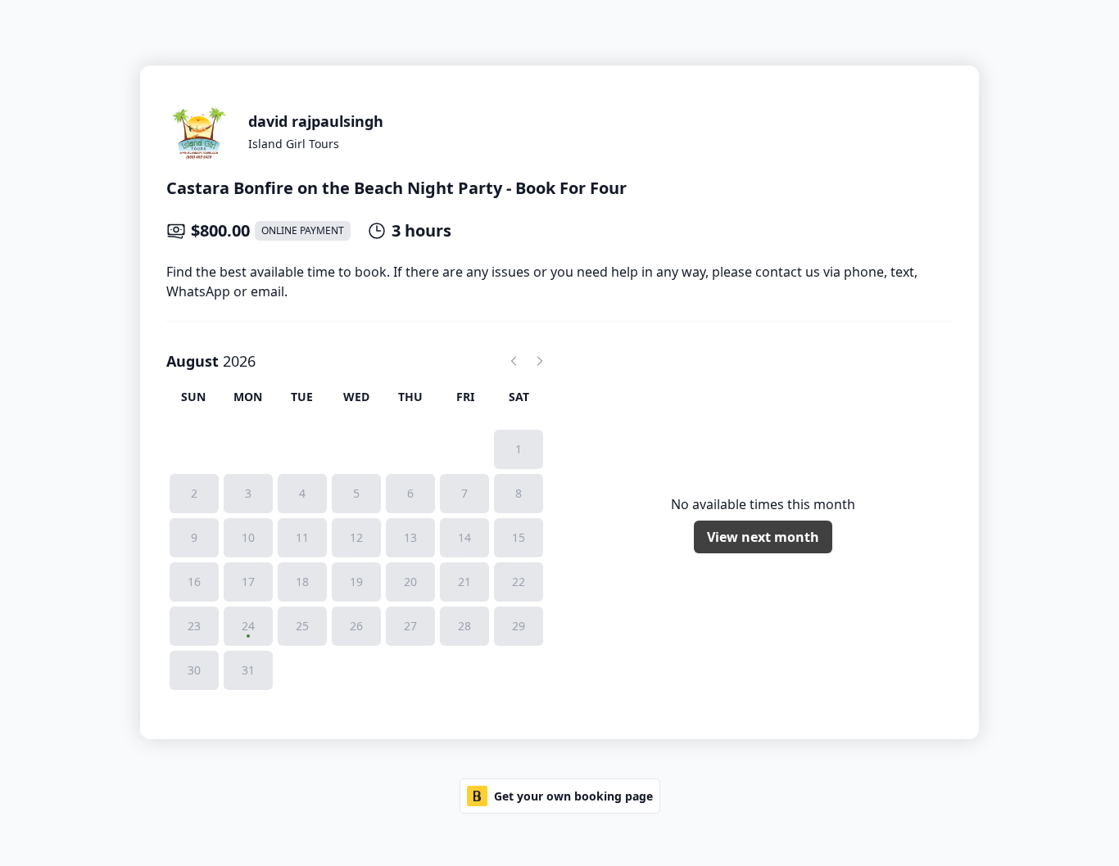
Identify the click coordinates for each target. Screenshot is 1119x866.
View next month (763, 537)
